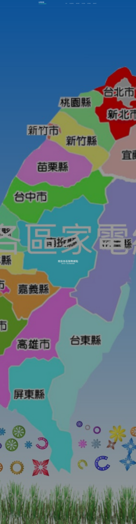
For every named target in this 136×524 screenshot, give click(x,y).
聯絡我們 (94, 3)
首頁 (66, 3)
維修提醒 (77, 3)
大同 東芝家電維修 (42, 3)
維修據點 (89, 3)
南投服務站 (71, 3)
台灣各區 (41, 2)
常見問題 (83, 3)
